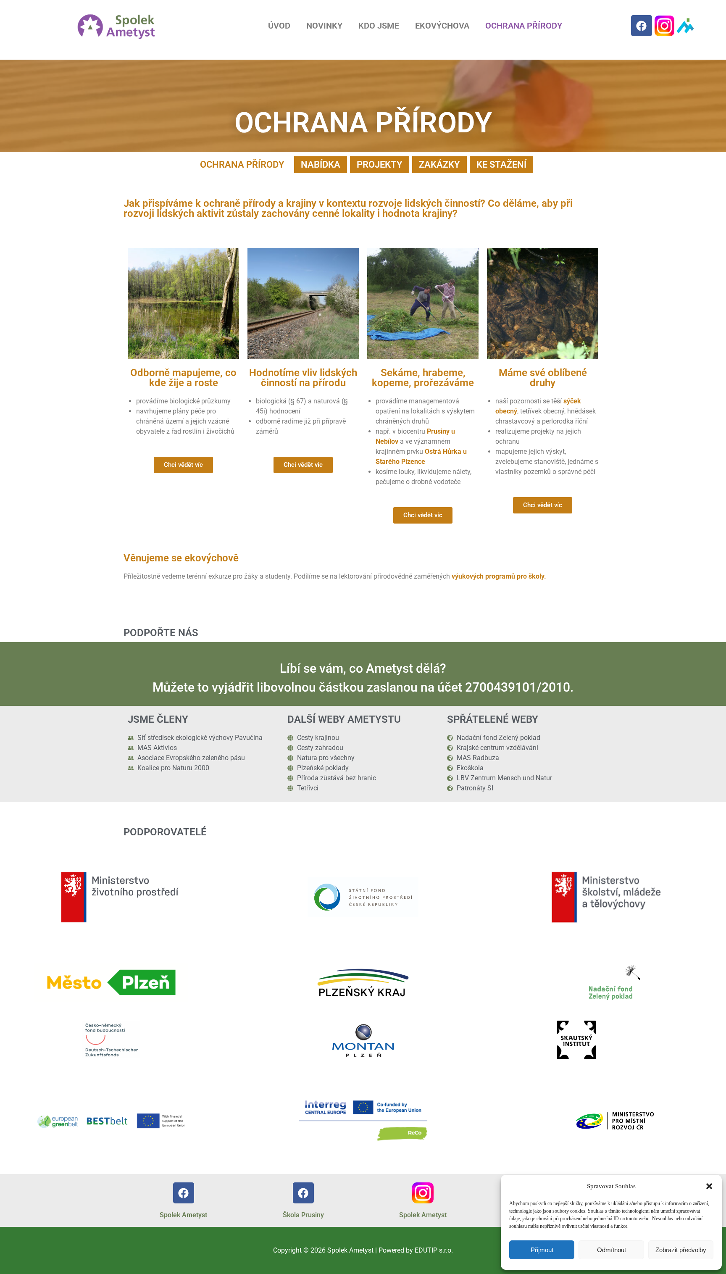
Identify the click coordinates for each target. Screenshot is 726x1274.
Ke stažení (501, 164)
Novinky (324, 26)
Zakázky (439, 164)
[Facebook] (641, 25)
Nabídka (320, 164)
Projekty (379, 164)
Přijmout (542, 1249)
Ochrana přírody (523, 26)
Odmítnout (611, 1249)
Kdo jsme (378, 26)
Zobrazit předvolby (680, 1249)
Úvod (279, 26)
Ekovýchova (442, 26)
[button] (709, 1186)
